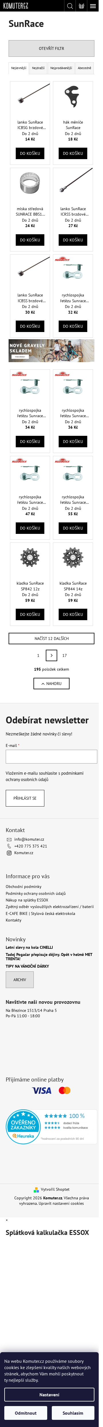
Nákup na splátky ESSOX (27, 900)
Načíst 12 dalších (52, 638)
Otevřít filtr (51, 48)
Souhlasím (73, 1413)
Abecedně (84, 68)
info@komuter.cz (29, 839)
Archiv (19, 979)
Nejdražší (38, 68)
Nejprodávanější (61, 68)
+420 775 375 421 (30, 846)
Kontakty (13, 920)
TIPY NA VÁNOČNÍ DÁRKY (27, 966)
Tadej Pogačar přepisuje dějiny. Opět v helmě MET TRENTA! (49, 956)
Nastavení (49, 1394)
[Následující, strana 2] (51, 655)
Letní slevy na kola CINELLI (29, 947)
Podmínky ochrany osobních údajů (36, 893)
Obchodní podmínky (23, 886)
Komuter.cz (23, 852)
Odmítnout (26, 1413)
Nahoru (54, 683)
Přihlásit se (25, 798)
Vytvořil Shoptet (55, 1189)
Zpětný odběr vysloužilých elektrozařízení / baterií (50, 906)
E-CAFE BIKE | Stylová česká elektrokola (40, 913)
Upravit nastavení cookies (61, 1203)
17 (64, 655)
